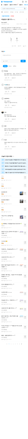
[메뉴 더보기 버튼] (2, 12)
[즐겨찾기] (13, 156)
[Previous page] (7, 344)
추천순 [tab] (5, 66)
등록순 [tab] (14, 66)
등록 (23, 61)
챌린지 (21, 4)
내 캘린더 (6, 4)
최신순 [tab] (9, 66)
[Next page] (21, 344)
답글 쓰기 (14, 77)
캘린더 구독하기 (13, 4)
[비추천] (9, 78)
